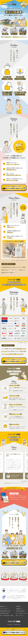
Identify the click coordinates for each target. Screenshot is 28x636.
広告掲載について (19, 608)
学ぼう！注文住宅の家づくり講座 (6, 615)
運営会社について (3, 606)
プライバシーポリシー (4, 608)
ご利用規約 (18, 606)
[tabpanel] (14, 466)
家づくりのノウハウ (20, 615)
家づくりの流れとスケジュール (22, 613)
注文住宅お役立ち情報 (4, 613)
